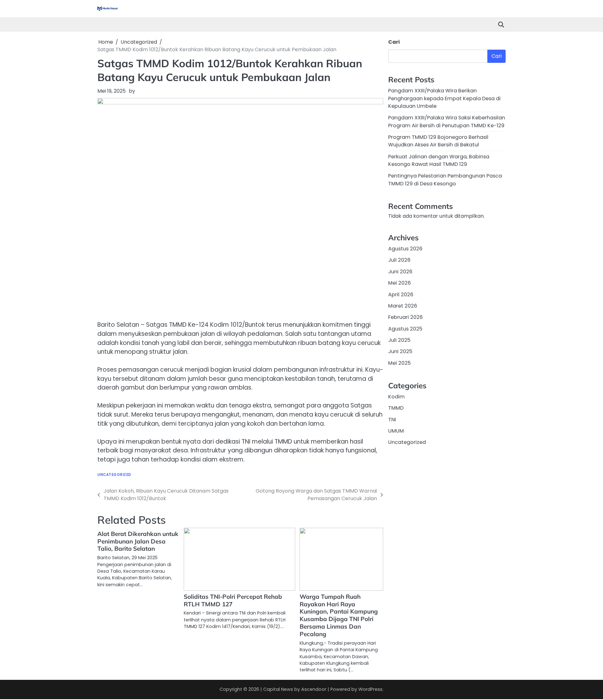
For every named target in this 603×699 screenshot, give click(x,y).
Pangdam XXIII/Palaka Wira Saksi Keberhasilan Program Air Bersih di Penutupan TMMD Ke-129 (446, 121)
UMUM (396, 430)
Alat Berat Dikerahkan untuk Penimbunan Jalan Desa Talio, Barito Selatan (137, 541)
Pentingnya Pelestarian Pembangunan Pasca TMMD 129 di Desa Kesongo (445, 179)
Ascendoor (313, 689)
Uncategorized (114, 475)
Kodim (396, 396)
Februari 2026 (405, 317)
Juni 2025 (400, 351)
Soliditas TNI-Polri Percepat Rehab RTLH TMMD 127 (233, 600)
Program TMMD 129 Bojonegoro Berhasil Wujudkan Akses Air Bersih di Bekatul (438, 141)
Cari (394, 42)
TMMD (396, 408)
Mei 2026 (399, 283)
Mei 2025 (399, 363)
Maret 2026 (402, 305)
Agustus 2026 (405, 248)
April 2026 (400, 294)
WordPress (370, 689)
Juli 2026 (399, 260)
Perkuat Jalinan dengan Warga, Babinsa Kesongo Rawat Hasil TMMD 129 (438, 160)
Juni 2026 (400, 271)
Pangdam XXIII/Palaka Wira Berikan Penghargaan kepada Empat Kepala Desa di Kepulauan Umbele (444, 98)
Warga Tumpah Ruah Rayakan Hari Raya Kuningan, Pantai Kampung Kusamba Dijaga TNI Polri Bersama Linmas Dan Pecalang (339, 615)
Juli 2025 (399, 340)
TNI (392, 419)
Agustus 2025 (405, 328)
